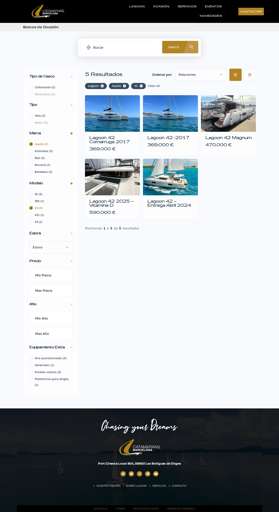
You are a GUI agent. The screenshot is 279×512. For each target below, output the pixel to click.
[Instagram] (139, 473)
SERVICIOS (187, 7)
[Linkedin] (147, 473)
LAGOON (137, 7)
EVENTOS (213, 7)
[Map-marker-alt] (123, 473)
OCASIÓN (161, 7)
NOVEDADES (211, 16)
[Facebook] (131, 473)
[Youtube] (155, 473)
